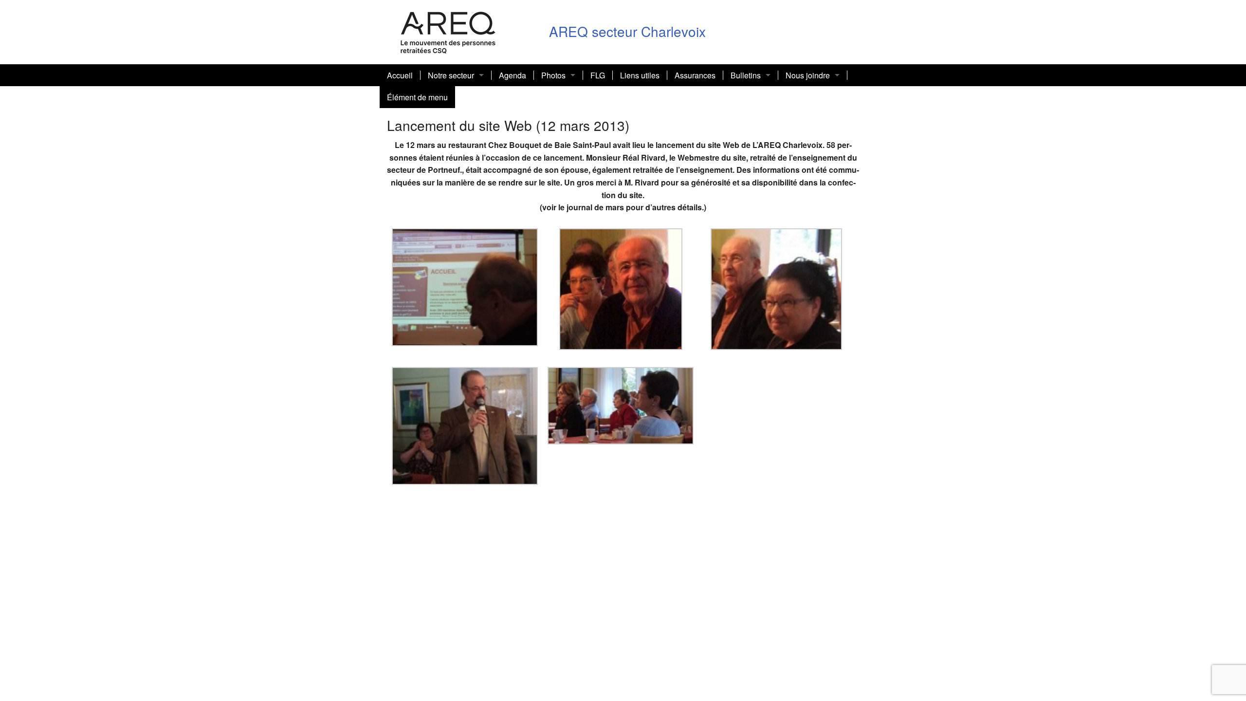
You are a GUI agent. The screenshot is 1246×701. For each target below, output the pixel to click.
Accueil (400, 75)
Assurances (695, 75)
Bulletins (746, 75)
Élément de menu (417, 97)
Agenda (512, 75)
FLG (597, 75)
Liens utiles (640, 75)
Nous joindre (808, 75)
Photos (553, 75)
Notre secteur (451, 75)
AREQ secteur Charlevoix (627, 31)
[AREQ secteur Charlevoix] (448, 31)
